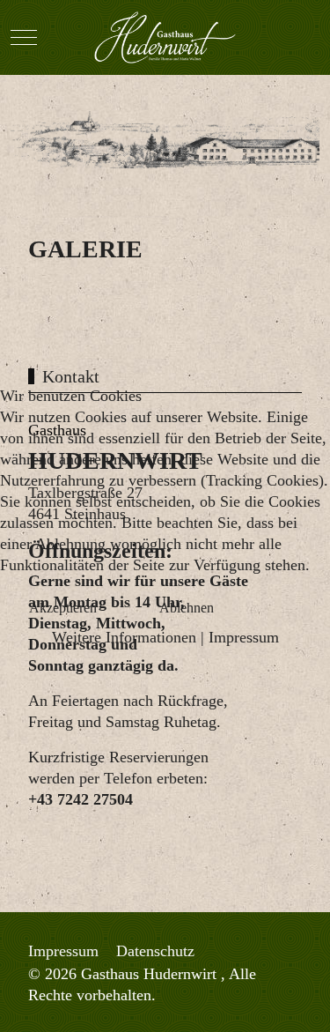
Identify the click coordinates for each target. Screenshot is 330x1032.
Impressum (244, 637)
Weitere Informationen (124, 637)
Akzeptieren (63, 607)
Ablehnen (186, 607)
